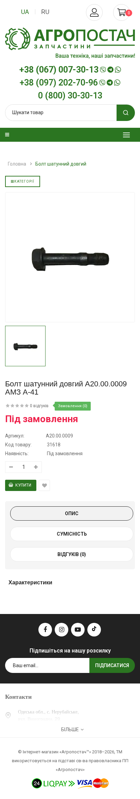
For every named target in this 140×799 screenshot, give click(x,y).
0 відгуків (39, 405)
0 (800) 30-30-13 (70, 95)
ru (45, 11)
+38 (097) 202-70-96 (59, 82)
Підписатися (112, 665)
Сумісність (72, 534)
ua (25, 11)
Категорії (24, 181)
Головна (17, 164)
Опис (71, 513)
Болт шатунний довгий (60, 164)
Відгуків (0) (71, 554)
